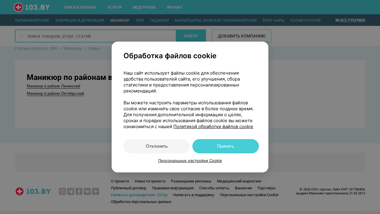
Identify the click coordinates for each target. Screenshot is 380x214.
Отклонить (157, 146)
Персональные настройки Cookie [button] (190, 160)
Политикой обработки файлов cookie (213, 126)
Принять (225, 146)
